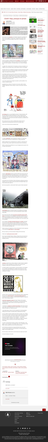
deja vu (15, 366)
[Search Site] (46, 1)
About (17, 1)
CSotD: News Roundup (40, 51)
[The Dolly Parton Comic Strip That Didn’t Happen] (33, 31)
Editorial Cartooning (21, 8)
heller (21, 366)
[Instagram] (45, 1)
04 (6, 12)
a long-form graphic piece (19, 295)
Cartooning (28, 8)
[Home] (2, 12)
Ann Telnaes (5, 366)
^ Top (44, 409)
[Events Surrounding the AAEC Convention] (33, 41)
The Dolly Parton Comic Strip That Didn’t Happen (41, 31)
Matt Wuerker (15, 367)
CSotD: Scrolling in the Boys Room (41, 20)
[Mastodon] (41, 1)
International (42, 8)
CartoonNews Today (41, 25)
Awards (9, 366)
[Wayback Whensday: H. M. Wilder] (33, 47)
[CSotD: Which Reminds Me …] (33, 36)
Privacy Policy (40, 413)
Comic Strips (13, 8)
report (3, 368)
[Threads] (43, 1)
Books (37, 8)
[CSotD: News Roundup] (33, 52)
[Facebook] (36, 1)
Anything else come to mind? (12, 233)
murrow (22, 367)
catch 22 (12, 366)
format (18, 366)
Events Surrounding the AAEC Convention (42, 41)
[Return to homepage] (8, 419)
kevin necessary (5, 367)
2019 (4, 12)
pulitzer (25, 367)
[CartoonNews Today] (33, 26)
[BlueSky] (39, 1)
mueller (19, 367)
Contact (22, 1)
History (33, 8)
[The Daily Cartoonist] (7, 1)
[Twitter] (38, 1)
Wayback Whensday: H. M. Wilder (41, 46)
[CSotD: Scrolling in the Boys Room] (33, 20)
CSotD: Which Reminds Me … (40, 36)
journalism (24, 366)
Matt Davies (10, 367)
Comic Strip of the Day (13, 12)
